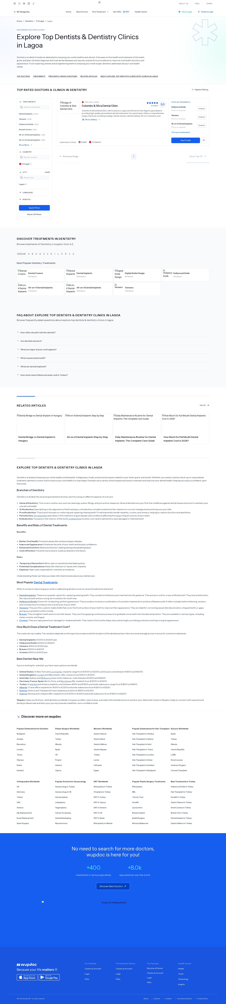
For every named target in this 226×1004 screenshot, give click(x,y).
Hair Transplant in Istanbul (143, 765)
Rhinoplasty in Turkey (103, 786)
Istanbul (34, 684)
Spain (57, 749)
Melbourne (46, 678)
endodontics (75, 518)
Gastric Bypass (100, 749)
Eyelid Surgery (138, 818)
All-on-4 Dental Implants (32, 135)
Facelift (135, 802)
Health (181, 968)
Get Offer (121, 12)
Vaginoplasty (60, 807)
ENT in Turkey (100, 797)
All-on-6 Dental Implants (32, 140)
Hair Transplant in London (143, 755)
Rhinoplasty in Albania (103, 823)
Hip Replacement (24, 813)
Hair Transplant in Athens (142, 739)
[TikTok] (33, 3)
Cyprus (58, 770)
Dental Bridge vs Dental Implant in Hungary (36, 439)
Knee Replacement (25, 818)
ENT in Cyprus (100, 802)
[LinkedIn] (29, 3)
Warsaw (20, 760)
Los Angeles (56, 671)
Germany (21, 792)
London (41, 675)
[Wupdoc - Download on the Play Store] (49, 977)
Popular (21, 253)
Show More (24, 145)
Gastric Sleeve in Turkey (181, 802)
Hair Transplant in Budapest (144, 770)
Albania (58, 744)
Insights (181, 984)
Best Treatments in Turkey (183, 781)
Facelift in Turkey (178, 797)
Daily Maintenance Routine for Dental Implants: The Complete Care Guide (135, 439)
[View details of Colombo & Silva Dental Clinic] (69, 107)
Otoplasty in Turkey (102, 792)
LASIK (173, 755)
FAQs (87, 979)
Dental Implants (28, 114)
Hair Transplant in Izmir (142, 744)
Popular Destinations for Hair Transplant (151, 728)
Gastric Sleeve (100, 734)
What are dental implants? (33, 366)
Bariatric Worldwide (103, 728)
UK (56, 755)
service (27, 199)
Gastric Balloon (100, 744)
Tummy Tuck (137, 797)
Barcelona (66, 681)
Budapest (21, 734)
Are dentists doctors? (31, 341)
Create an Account (93, 968)
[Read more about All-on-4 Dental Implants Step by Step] (88, 424)
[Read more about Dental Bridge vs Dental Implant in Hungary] (40, 424)
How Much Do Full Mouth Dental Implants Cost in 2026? (181, 439)
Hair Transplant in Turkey (181, 792)
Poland (58, 760)
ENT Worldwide (101, 781)
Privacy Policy (202, 999)
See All (203, 405)
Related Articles (88, 76)
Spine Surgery (23, 823)
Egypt (96, 770)
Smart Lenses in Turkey (181, 807)
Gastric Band (99, 739)
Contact (157, 999)
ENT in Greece (100, 807)
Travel (180, 974)
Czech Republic (62, 734)
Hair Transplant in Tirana (142, 749)
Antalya (20, 739)
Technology (183, 979)
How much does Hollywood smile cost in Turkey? (44, 375)
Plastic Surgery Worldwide (67, 728)
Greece (58, 765)
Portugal (26, 164)
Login (87, 974)
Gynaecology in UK (63, 792)
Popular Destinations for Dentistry (32, 728)
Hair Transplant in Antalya (143, 734)
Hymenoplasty (61, 797)
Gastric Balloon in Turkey (181, 823)
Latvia (96, 760)
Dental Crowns (28, 129)
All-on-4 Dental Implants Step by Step (87, 437)
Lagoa (23, 184)
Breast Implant (138, 813)
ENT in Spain (99, 818)
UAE (18, 802)
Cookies (168, 999)
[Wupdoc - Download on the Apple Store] (27, 977)
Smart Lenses (177, 760)
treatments (29, 102)
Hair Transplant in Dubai (142, 760)
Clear (47, 172)
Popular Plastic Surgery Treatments (148, 781)
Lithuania (98, 765)
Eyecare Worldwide (179, 728)
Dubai (19, 765)
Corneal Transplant (179, 770)
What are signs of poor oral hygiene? (38, 349)
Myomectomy (61, 823)
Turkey (58, 739)
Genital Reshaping (63, 818)
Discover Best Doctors (111, 886)
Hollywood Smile (28, 124)
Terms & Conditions (184, 999)
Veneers (25, 119)
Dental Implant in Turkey (181, 818)
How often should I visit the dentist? (37, 332)
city (36, 172)
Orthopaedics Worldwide (28, 781)
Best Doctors (82, 12)
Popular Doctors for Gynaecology (70, 781)
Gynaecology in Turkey (65, 786)
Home (68, 12)
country (27, 152)
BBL (134, 792)
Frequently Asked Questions (63, 76)
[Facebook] (15, 3)
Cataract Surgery (178, 765)
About (145, 999)
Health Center (141, 12)
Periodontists (40, 515)
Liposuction (137, 807)
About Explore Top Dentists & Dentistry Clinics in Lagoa (129, 76)
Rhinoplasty (137, 786)
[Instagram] (19, 3)
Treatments (39, 76)
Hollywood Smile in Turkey (182, 786)
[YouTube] (24, 3)
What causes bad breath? (33, 358)
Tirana (19, 755)
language (28, 192)
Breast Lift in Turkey (179, 813)
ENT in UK (98, 813)
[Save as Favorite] (204, 140)
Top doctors (23, 76)
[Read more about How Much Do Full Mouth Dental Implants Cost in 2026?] (185, 424)
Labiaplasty (60, 802)
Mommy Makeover (140, 823)
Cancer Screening (63, 813)
